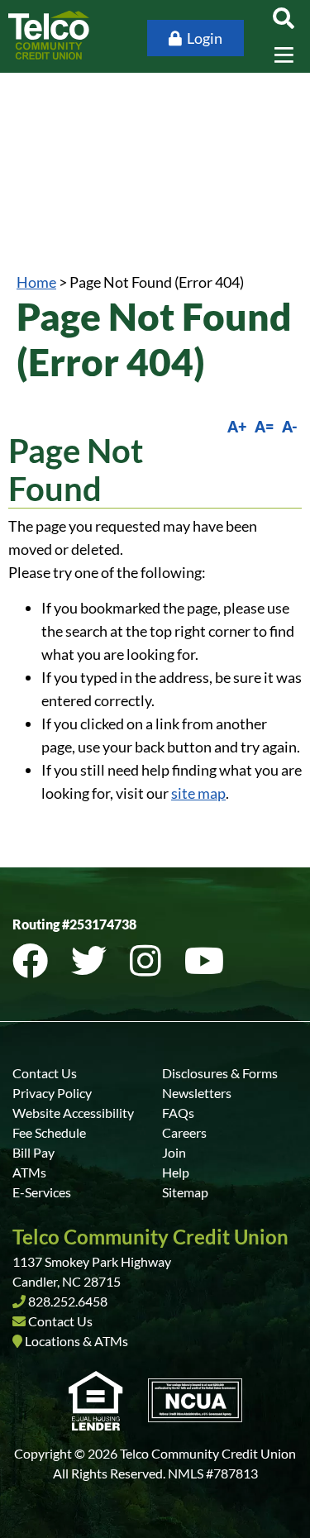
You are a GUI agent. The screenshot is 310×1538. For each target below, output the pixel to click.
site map (198, 793)
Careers (184, 1132)
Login (204, 38)
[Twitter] (92, 960)
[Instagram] (149, 960)
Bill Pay (33, 1152)
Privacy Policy (52, 1093)
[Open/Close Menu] (283, 54)
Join (174, 1152)
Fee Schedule (49, 1132)
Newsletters (196, 1093)
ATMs (29, 1172)
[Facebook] (33, 960)
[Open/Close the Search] (283, 18)
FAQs (178, 1112)
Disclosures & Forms (220, 1073)
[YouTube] (204, 960)
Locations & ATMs (76, 1341)
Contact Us (44, 1073)
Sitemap (185, 1192)
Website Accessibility (73, 1112)
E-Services (41, 1192)
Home (36, 282)
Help (175, 1172)
